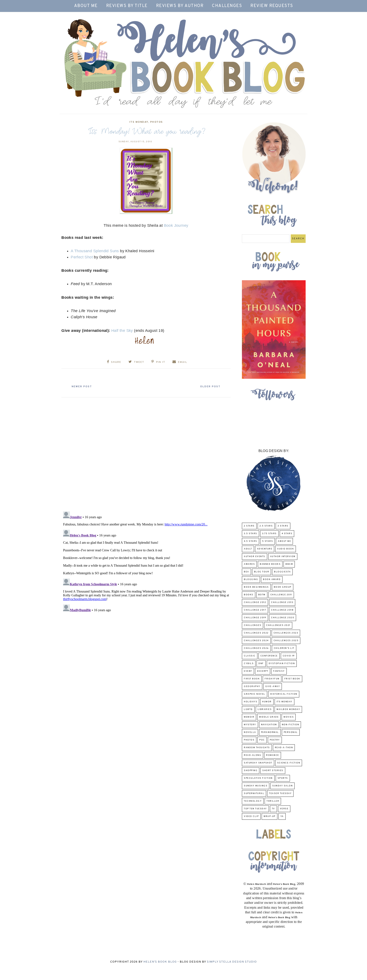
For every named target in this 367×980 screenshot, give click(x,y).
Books (248, 594)
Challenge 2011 (281, 594)
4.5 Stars (250, 541)
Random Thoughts (257, 747)
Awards (249, 564)
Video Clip (251, 816)
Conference (269, 656)
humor (267, 701)
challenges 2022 (256, 633)
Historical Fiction (283, 694)
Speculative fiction (258, 778)
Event (248, 671)
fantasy (279, 671)
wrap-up (269, 816)
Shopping (250, 770)
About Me (86, 6)
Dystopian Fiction (282, 663)
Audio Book (285, 549)
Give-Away (272, 686)
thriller (273, 801)
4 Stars (287, 533)
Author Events (254, 556)
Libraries (265, 709)
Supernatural (254, 793)
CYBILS (249, 663)
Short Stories (272, 770)
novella (250, 732)
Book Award (272, 579)
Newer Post (82, 386)
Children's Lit (284, 648)
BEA (246, 571)
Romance (272, 755)
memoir (249, 717)
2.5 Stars (266, 526)
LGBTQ (248, 709)
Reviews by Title (127, 6)
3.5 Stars (250, 533)
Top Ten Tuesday (255, 808)
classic (249, 656)
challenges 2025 (286, 640)
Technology (253, 801)
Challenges (227, 6)
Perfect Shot (82, 257)
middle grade (269, 717)
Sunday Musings (255, 785)
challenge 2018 (282, 610)
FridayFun (272, 678)
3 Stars (283, 526)
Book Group (282, 587)
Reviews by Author (180, 6)
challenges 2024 (256, 640)
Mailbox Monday (288, 709)
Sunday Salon (282, 785)
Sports (283, 778)
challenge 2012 (255, 602)
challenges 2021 (278, 625)
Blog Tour (261, 571)
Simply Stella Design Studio (232, 962)
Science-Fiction (288, 763)
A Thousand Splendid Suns (95, 251)
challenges (252, 625)
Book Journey (176, 225)
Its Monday (138, 122)
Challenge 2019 (255, 617)
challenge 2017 (255, 610)
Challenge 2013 (282, 602)
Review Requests (271, 6)
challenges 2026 (256, 648)
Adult (248, 549)
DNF (261, 663)
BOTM (261, 594)
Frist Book (292, 678)
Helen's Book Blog (160, 962)
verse (284, 808)
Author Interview (282, 556)
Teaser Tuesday (280, 793)
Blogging (251, 579)
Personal (291, 732)
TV (273, 808)
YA (282, 816)
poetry (275, 740)
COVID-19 (289, 656)
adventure (264, 549)
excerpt (262, 671)
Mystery (250, 724)
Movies (289, 717)
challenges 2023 (286, 633)
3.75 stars (269, 533)
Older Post (210, 386)
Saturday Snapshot (258, 763)
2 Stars (249, 526)
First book (252, 678)
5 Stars (267, 541)
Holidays (250, 701)
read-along (252, 755)
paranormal (270, 732)
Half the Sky (122, 330)
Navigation (269, 724)
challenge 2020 (282, 617)
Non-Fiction (290, 724)
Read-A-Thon (284, 747)
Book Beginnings (256, 587)
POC (262, 740)
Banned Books (270, 564)
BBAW (289, 564)
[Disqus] (146, 453)
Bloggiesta (282, 571)
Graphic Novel (254, 694)
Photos (156, 122)
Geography (252, 686)
